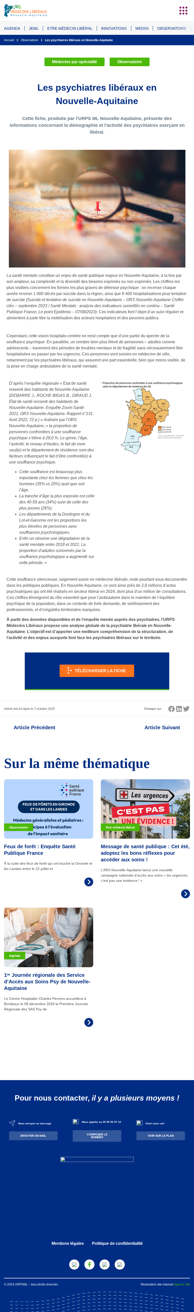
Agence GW (182, 1284)
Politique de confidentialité (117, 1243)
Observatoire (172, 28)
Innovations (114, 28)
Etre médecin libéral (69, 28)
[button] (183, 11)
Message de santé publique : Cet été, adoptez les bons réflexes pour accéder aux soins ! (145, 853)
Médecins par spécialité (74, 62)
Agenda (12, 28)
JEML (34, 28)
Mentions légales (68, 1243)
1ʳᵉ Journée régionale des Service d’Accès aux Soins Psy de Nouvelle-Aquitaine (47, 981)
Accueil (9, 40)
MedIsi (142, 28)
